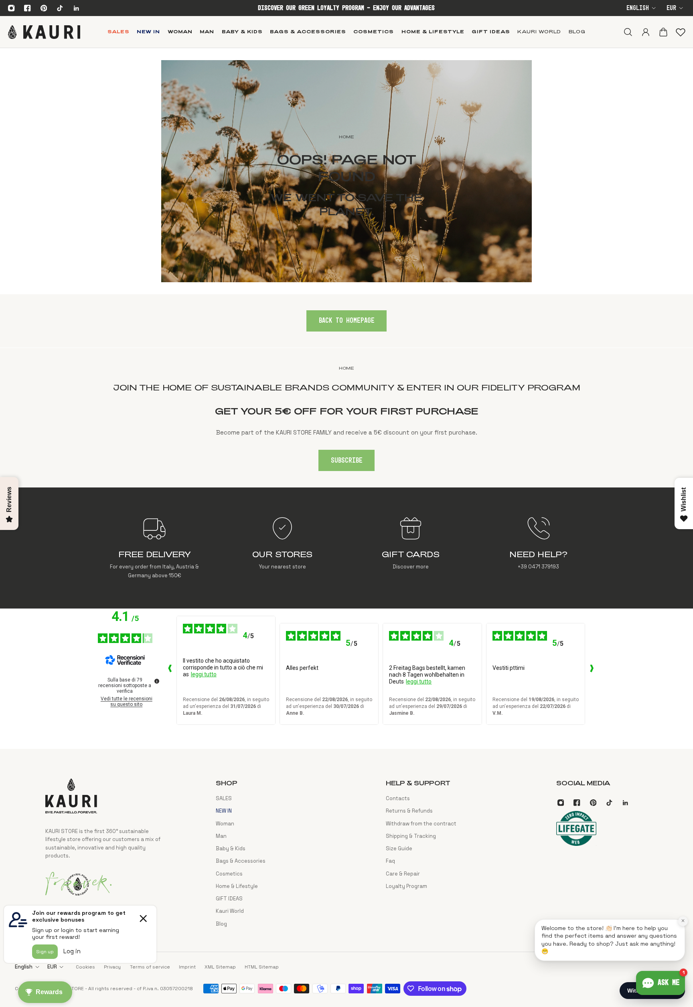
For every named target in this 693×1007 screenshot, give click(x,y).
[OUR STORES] (282, 548)
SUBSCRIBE (347, 460)
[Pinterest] (44, 8)
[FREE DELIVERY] (154, 548)
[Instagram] (11, 8)
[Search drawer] (627, 31)
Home (346, 368)
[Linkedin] (76, 8)
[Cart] (663, 31)
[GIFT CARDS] (410, 548)
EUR (671, 8)
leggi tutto (204, 674)
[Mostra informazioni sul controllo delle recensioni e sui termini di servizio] (157, 681)
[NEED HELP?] (538, 548)
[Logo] (44, 31)
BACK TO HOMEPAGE (347, 320)
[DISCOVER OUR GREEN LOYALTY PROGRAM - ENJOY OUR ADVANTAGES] (346, 8)
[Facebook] (28, 8)
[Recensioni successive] (591, 670)
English (637, 8)
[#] (346, 171)
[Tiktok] (60, 8)
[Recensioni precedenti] (170, 670)
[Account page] (645, 31)
